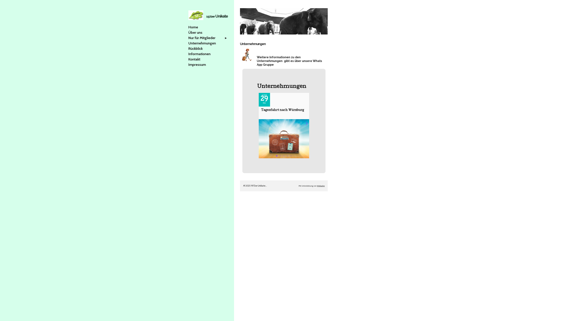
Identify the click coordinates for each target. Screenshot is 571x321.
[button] (308, 123)
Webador (321, 186)
